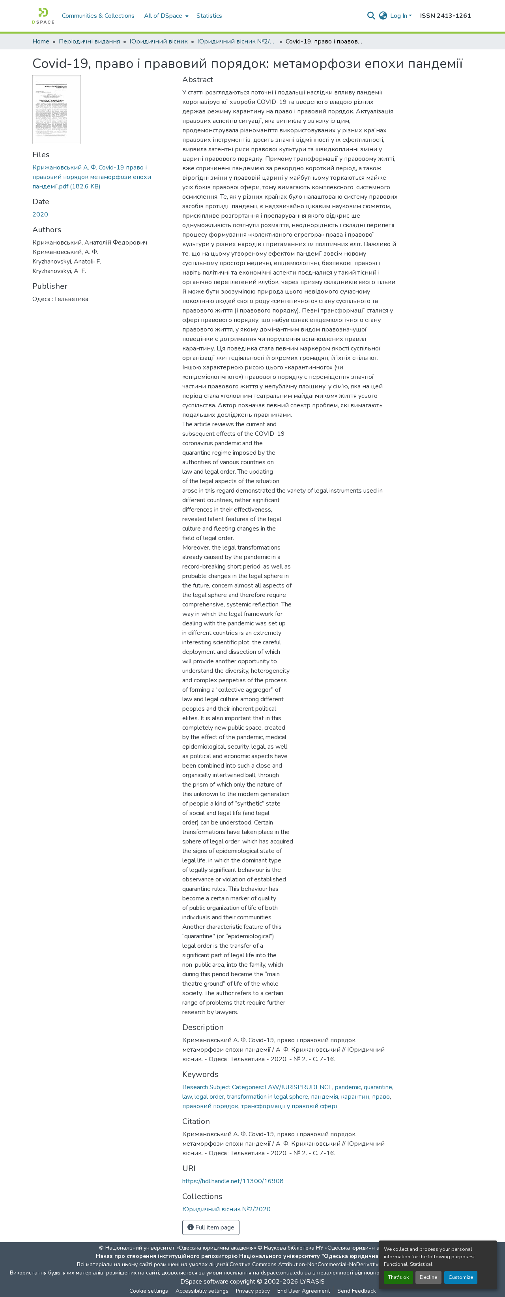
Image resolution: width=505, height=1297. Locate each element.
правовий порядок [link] (210, 1106)
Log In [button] (399, 15)
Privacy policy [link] (253, 1291)
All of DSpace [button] (163, 15)
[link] (102, 177)
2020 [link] (40, 214)
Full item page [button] (214, 1227)
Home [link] (40, 41)
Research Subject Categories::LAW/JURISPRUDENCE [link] (257, 1087)
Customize (461, 1277)
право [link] (381, 1096)
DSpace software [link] (204, 1281)
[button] (43, 16)
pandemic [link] (348, 1087)
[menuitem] (165, 16)
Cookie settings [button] (148, 1291)
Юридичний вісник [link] (158, 41)
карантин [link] (355, 1096)
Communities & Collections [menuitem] (98, 15)
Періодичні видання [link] (89, 41)
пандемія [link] (324, 1096)
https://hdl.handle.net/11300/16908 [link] (233, 1181)
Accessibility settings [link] (202, 1291)
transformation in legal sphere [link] (267, 1096)
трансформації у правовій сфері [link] (289, 1106)
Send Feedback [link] (356, 1291)
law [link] (187, 1096)
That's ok (398, 1277)
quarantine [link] (378, 1087)
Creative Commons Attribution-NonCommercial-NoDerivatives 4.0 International (328, 1264)
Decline (428, 1277)
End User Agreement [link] (303, 1291)
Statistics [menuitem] (209, 15)
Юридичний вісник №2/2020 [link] (236, 41)
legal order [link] (209, 1096)
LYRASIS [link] (312, 1281)
